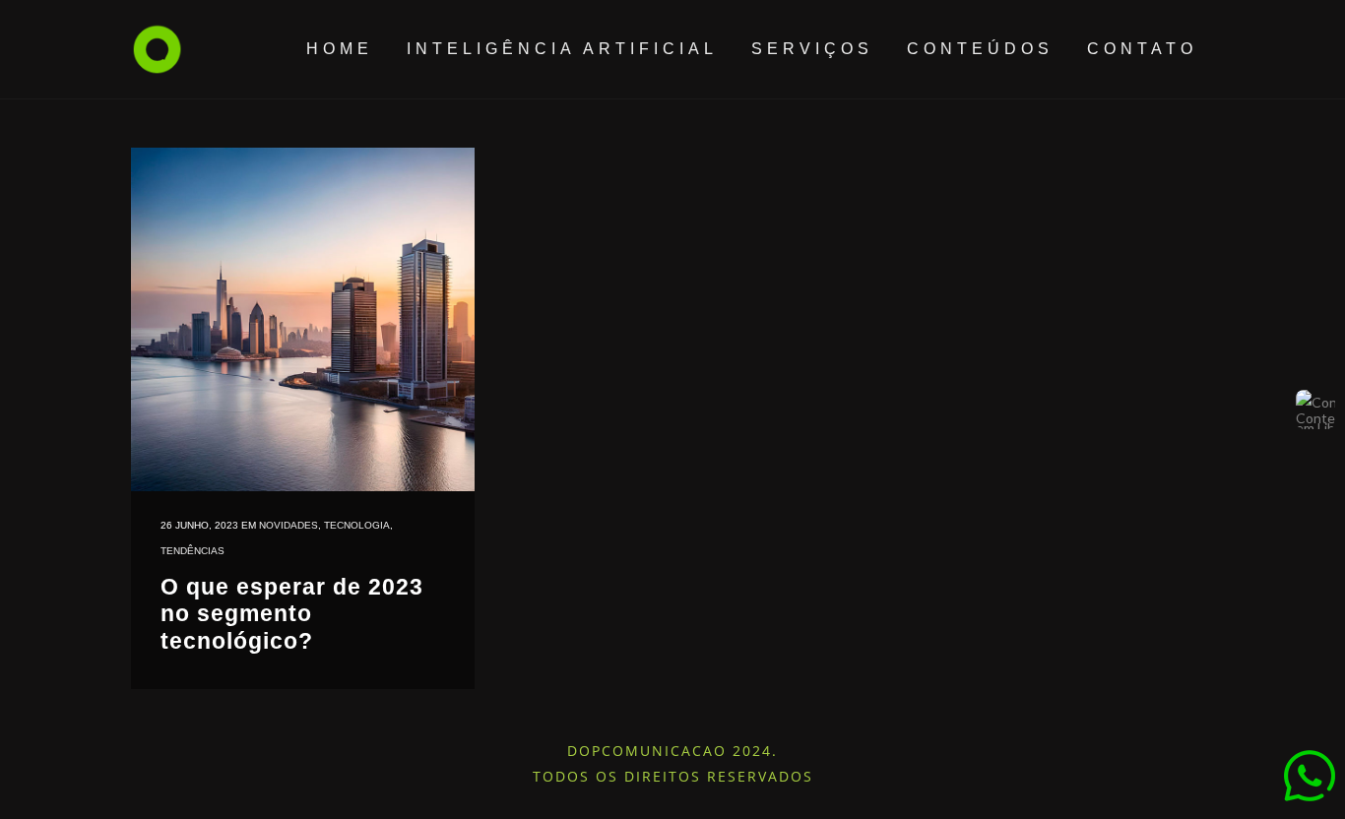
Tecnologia (357, 525)
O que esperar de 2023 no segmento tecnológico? (291, 614)
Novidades (288, 525)
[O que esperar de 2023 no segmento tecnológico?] (303, 319)
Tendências (192, 550)
